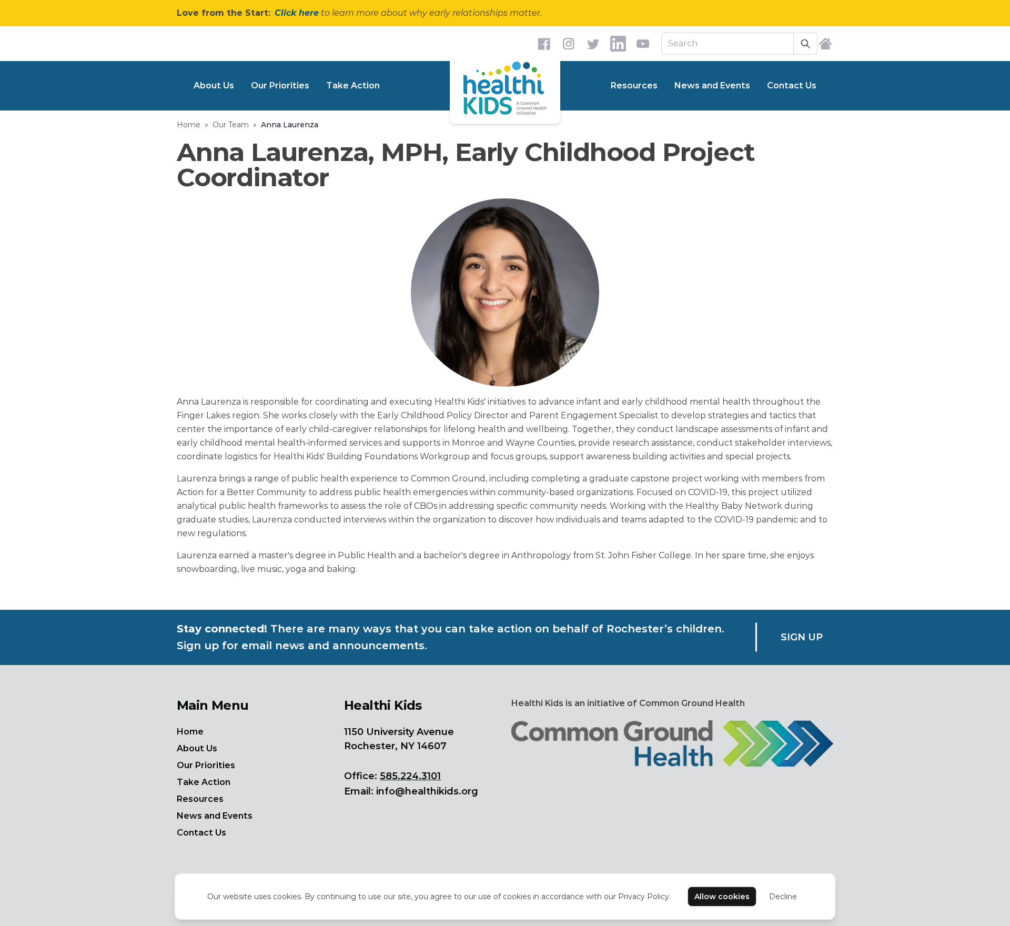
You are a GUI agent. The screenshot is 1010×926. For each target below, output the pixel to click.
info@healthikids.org (427, 791)
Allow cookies (722, 896)
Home (188, 124)
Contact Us (791, 85)
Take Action (353, 85)
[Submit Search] (805, 44)
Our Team (231, 124)
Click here (297, 13)
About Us (214, 85)
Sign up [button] (802, 637)
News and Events (712, 85)
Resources (634, 85)
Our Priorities (280, 85)
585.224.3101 (410, 776)
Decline (783, 896)
